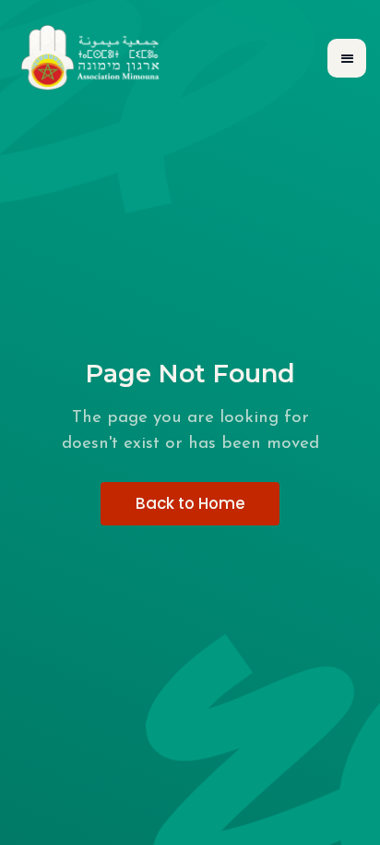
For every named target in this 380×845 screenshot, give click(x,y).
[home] (92, 58)
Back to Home (190, 503)
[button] (346, 58)
